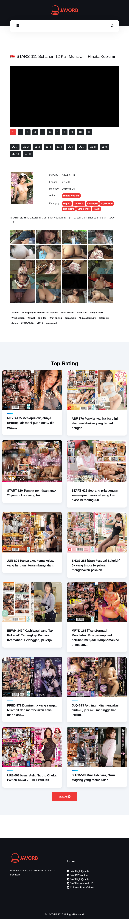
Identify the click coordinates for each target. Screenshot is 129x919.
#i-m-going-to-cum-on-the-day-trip (40, 312)
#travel (31, 318)
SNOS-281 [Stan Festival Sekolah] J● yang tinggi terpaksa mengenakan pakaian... (96, 565)
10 (17, 154)
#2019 (40, 323)
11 (30, 154)
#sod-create (67, 312)
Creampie (92, 203)
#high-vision (17, 318)
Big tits (67, 203)
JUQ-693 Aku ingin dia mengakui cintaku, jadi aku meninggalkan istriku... (95, 710)
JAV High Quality (79, 871)
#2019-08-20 (27, 323)
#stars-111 (104, 318)
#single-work (96, 312)
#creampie (70, 318)
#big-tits (42, 318)
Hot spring (68, 208)
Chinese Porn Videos (81, 887)
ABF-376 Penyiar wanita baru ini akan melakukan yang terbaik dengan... (95, 423)
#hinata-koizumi (87, 318)
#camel (15, 312)
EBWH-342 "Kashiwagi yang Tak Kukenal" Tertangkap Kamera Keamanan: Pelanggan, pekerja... (30, 635)
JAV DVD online (78, 875)
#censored (51, 323)
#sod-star (82, 312)
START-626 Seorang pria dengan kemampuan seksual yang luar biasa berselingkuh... (95, 495)
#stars (14, 323)
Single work (84, 208)
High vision (107, 203)
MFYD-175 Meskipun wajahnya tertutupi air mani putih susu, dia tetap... (30, 422)
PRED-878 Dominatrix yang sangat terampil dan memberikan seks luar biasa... (32, 710)
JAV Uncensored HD (81, 883)
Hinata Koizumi (71, 195)
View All (63, 796)
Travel (96, 208)
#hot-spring (56, 318)
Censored (79, 203)
